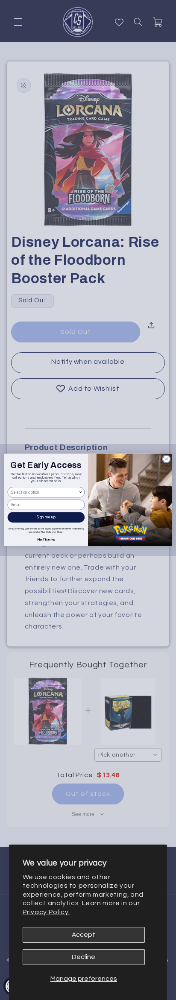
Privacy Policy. (46, 912)
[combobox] (45, 492)
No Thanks (46, 539)
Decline (83, 956)
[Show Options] (81, 492)
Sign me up (46, 517)
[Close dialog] (166, 459)
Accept (83, 934)
